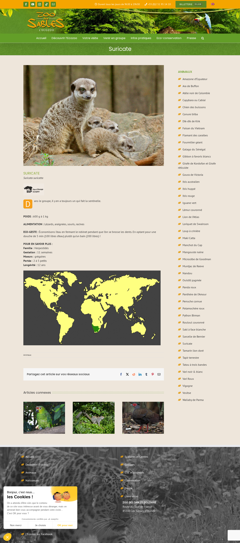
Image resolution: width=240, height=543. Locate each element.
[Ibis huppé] (93, 418)
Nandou (187, 273)
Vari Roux (188, 378)
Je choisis (40, 525)
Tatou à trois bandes (195, 364)
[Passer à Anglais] (213, 4)
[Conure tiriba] (44, 418)
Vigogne (188, 386)
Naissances (32, 480)
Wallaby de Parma (193, 400)
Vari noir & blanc (193, 371)
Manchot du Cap (192, 245)
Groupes (130, 464)
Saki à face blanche (194, 329)
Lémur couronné (192, 210)
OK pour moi (65, 525)
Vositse (187, 393)
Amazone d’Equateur (195, 79)
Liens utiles (131, 496)
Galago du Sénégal (194, 149)
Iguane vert (189, 203)
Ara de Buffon (191, 86)
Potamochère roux (193, 308)
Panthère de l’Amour (194, 294)
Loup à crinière (191, 231)
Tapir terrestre (191, 357)
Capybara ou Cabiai (194, 100)
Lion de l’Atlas (191, 217)
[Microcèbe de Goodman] (143, 418)
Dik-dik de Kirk (191, 121)
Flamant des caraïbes (195, 135)
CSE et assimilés (134, 472)
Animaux (27, 355)
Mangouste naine (193, 252)
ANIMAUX (185, 71)
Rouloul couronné (193, 322)
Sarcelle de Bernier (194, 336)
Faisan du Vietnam (194, 128)
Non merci (15, 525)
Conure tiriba (190, 114)
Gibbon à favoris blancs (197, 156)
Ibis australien (191, 181)
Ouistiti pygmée (192, 280)
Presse (128, 488)
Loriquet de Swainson (196, 224)
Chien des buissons (194, 107)
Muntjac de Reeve (193, 266)
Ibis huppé (189, 188)
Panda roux (189, 287)
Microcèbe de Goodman (197, 259)
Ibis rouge (189, 196)
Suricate (187, 343)
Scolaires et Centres (136, 456)
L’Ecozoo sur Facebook (39, 534)
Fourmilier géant (192, 142)
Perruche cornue (192, 301)
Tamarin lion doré (193, 350)
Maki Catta (189, 238)
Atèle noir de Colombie (196, 93)
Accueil (29, 456)
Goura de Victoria (193, 174)
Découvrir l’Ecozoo (36, 464)
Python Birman (191, 315)
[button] (203, 38)
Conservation (132, 480)
